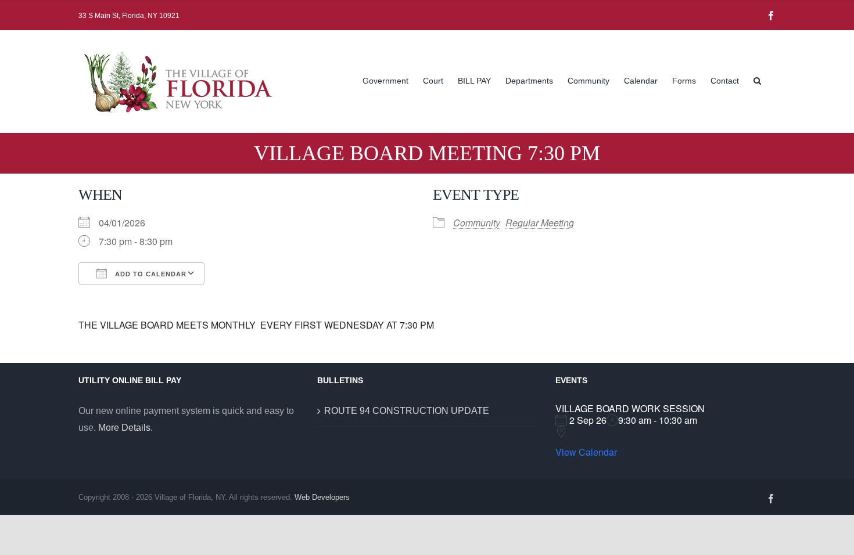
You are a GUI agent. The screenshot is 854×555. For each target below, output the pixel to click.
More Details (124, 428)
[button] (757, 79)
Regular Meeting (539, 222)
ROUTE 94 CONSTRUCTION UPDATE (406, 411)
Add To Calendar (149, 274)
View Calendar (586, 452)
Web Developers (322, 497)
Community (476, 222)
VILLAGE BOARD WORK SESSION (630, 408)
